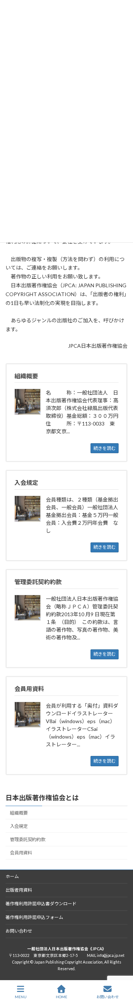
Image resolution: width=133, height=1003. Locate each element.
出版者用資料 (19, 890)
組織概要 (19, 813)
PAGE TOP (121, 968)
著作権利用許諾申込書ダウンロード (41, 903)
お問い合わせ (19, 931)
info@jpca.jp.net (111, 955)
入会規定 (19, 826)
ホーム (12, 876)
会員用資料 (21, 853)
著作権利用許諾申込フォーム (34, 917)
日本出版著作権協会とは (42, 798)
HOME (61, 997)
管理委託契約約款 (27, 839)
